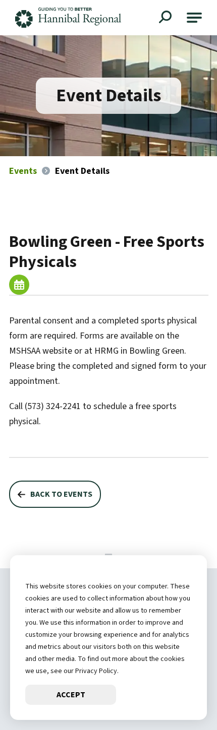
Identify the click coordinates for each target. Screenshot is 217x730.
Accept (71, 694)
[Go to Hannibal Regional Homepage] (68, 17)
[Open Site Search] (166, 18)
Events (23, 171)
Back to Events (61, 494)
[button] (194, 17)
